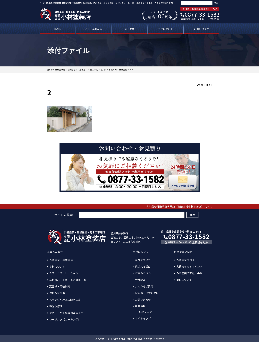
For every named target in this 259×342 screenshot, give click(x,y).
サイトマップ (143, 318)
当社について (165, 29)
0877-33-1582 (202, 14)
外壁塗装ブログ (185, 260)
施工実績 (129, 29)
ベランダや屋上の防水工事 (65, 299)
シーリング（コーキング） (65, 319)
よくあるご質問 (144, 286)
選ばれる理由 (143, 266)
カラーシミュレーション (63, 273)
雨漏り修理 (56, 306)
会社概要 (140, 280)
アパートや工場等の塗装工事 (66, 313)
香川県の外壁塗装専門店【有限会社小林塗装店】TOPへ (179, 206)
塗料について (57, 266)
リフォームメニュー (93, 29)
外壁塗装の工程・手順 (189, 273)
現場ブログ (145, 312)
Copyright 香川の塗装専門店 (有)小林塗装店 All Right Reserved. (129, 338)
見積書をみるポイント (189, 266)
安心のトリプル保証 (147, 293)
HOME (57, 29)
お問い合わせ (201, 29)
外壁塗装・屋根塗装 (61, 260)
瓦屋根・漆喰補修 (59, 286)
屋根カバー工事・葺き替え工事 (67, 280)
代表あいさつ (143, 273)
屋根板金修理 (57, 293)
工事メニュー (55, 251)
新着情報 (140, 306)
